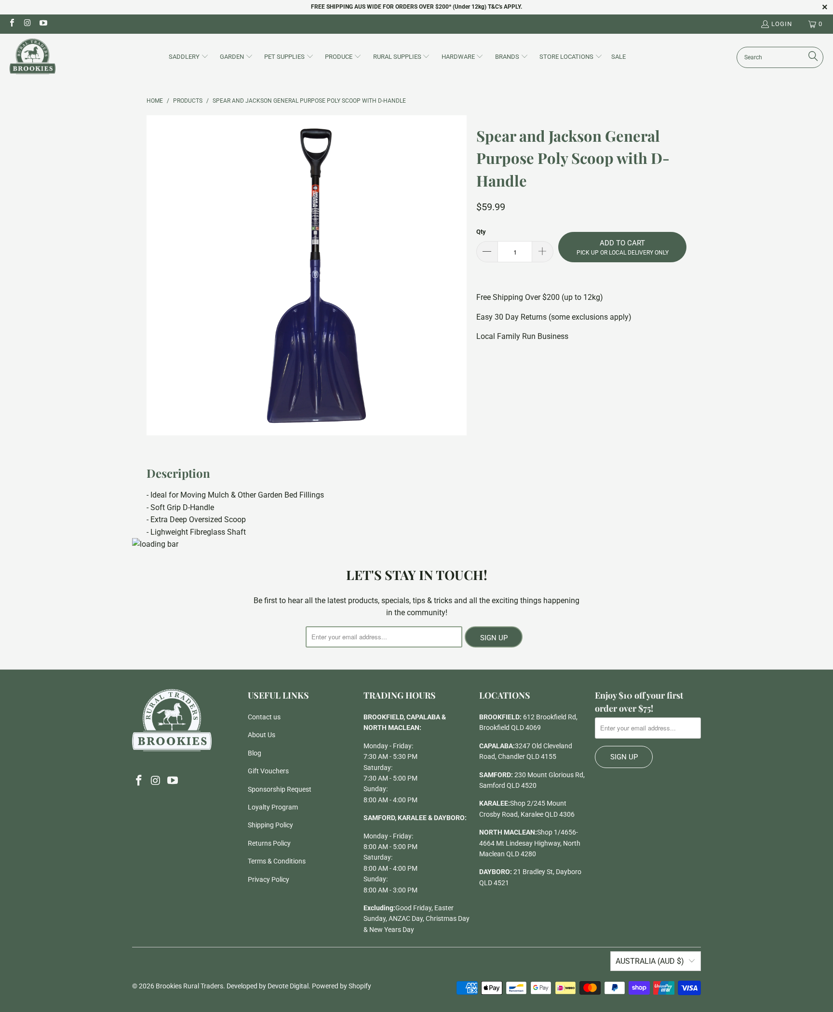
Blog (254, 753)
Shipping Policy (270, 825)
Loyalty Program (273, 807)
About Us (261, 735)
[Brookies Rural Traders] (32, 57)
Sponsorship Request (279, 789)
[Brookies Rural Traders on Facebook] (11, 23)
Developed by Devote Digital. (268, 986)
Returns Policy (269, 843)
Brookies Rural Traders (189, 986)
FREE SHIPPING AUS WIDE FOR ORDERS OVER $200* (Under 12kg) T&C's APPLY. (416, 6)
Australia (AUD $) (650, 961)
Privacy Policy (268, 879)
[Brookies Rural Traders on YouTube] (43, 23)
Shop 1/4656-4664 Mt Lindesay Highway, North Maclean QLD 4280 (529, 843)
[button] (189, 57)
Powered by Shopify (341, 986)
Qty (481, 231)
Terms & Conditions (277, 861)
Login (781, 23)
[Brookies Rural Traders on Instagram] (27, 23)
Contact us (264, 717)
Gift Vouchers (268, 771)
